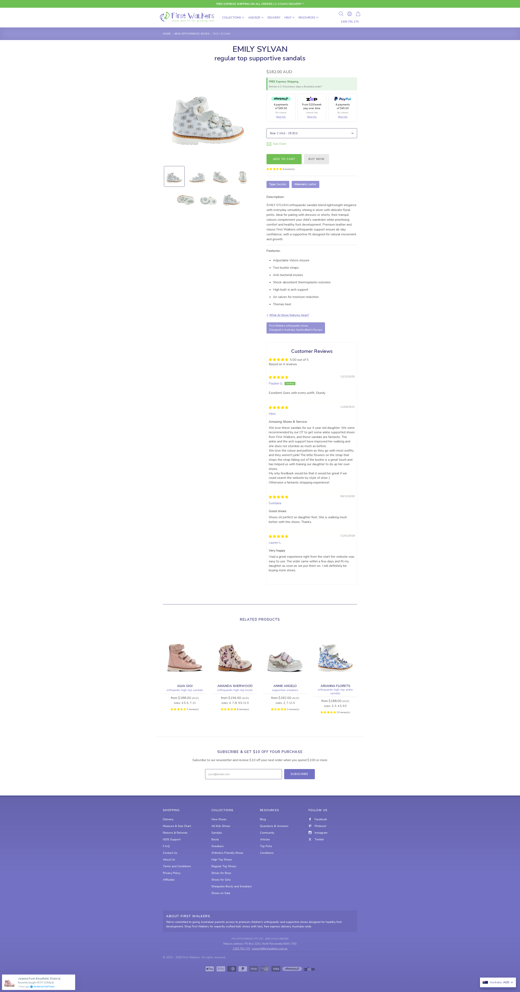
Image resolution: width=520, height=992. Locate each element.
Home (167, 33)
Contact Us (170, 853)
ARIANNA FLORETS (335, 686)
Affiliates (169, 880)
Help (288, 18)
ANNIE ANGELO (285, 686)
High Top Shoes (221, 860)
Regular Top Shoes (223, 866)
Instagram (321, 833)
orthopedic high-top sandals (185, 690)
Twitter (319, 839)
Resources (307, 18)
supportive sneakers (285, 690)
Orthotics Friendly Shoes (227, 853)
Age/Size (254, 18)
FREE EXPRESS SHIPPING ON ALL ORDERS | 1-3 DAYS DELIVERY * (260, 4)
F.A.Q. (166, 846)
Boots (215, 839)
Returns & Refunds (175, 833)
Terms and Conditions (177, 866)
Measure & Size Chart (177, 826)
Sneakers (217, 846)
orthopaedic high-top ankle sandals (335, 691)
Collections (231, 18)
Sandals (216, 833)
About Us (169, 860)
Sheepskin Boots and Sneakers (231, 886)
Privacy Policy (171, 873)
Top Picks (266, 846)
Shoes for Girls (221, 880)
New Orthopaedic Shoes (191, 33)
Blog (263, 819)
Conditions (267, 853)
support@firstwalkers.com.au (269, 949)
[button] (274, 169)
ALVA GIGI (185, 686)
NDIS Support (172, 839)
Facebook (321, 819)
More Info (281, 116)
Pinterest (320, 826)
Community (267, 833)
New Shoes (218, 819)
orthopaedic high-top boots (235, 690)
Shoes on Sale (220, 893)
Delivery (274, 18)
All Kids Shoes (220, 826)
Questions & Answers (274, 826)
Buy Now (317, 159)
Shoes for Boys (221, 873)
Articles (265, 839)
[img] (278, 377)
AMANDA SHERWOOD (235, 686)
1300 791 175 (350, 22)
